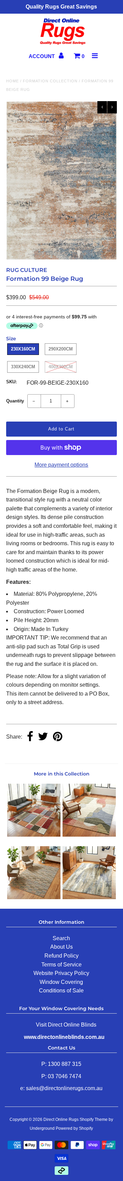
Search (61, 938)
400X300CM (61, 366)
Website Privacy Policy (61, 973)
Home (12, 81)
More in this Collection (62, 774)
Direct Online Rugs (61, 1119)
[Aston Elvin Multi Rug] (33, 835)
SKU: (11, 381)
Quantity (15, 400)
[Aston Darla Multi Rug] (89, 835)
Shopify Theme (94, 1119)
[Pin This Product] (57, 737)
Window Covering (61, 982)
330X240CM (23, 366)
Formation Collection (50, 81)
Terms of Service (61, 964)
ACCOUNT (42, 56)
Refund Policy (61, 956)
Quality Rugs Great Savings (61, 7)
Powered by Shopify (74, 1128)
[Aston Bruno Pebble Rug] (89, 897)
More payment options (61, 465)
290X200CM (61, 349)
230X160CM (23, 349)
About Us (61, 947)
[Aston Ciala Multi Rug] (33, 897)
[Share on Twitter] (43, 737)
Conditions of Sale (61, 990)
